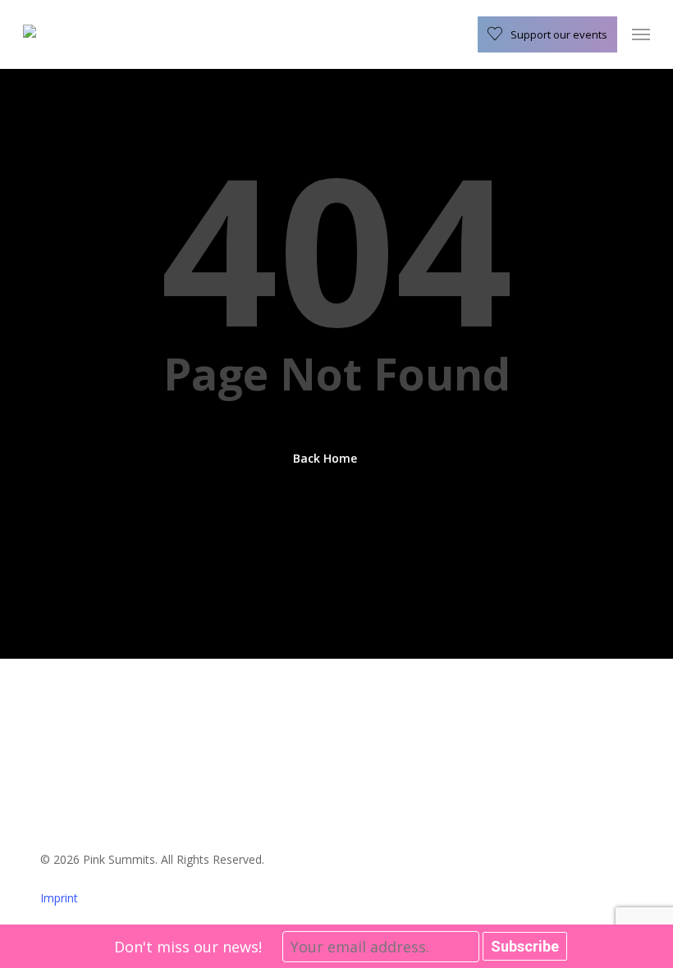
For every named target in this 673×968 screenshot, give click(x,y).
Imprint (59, 898)
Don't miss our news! (188, 947)
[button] (641, 34)
